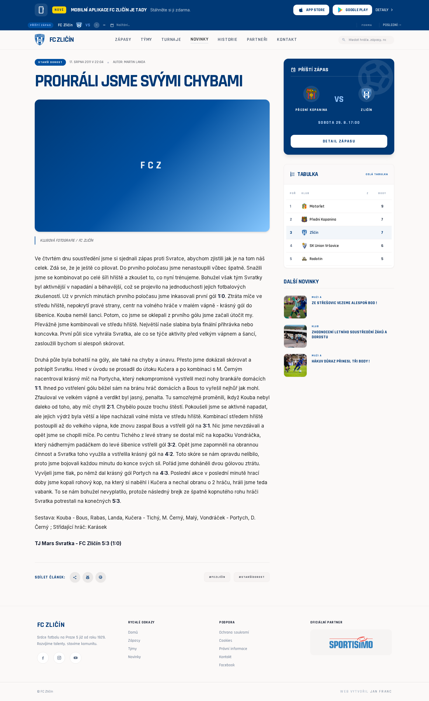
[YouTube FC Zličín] (75, 658)
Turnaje (171, 39)
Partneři (257, 39)
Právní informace (233, 648)
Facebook (227, 665)
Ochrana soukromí (234, 632)
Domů (133, 632)
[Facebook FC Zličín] (43, 658)
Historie (227, 39)
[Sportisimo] (351, 642)
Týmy (146, 39)
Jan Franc (381, 691)
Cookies (225, 640)
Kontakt (287, 39)
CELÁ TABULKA (377, 174)
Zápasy (123, 39)
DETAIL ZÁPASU (339, 141)
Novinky (200, 39)
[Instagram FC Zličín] (59, 658)
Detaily (385, 10)
